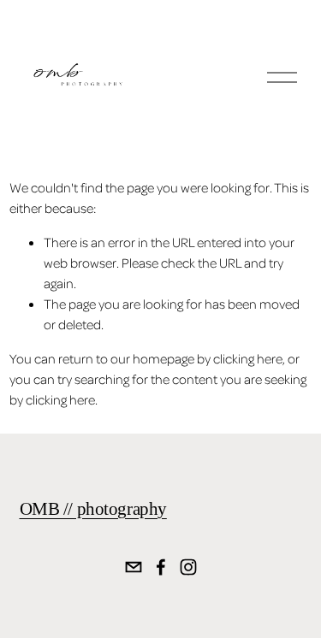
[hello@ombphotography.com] (133, 567)
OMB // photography (93, 509)
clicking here (247, 358)
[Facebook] (160, 567)
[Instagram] (188, 567)
